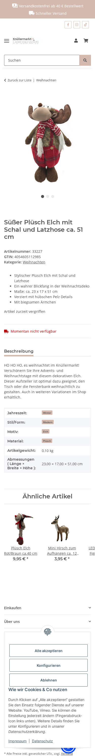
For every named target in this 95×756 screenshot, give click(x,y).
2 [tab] (47, 196)
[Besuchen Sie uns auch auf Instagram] (76, 24)
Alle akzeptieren (49, 651)
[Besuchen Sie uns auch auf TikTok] (85, 24)
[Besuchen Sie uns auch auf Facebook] (68, 24)
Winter (47, 413)
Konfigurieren (49, 665)
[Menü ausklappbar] (8, 40)
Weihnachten (34, 262)
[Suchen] (85, 60)
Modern (47, 422)
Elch (45, 431)
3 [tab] (52, 196)
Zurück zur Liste (19, 80)
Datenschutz (42, 741)
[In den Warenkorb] (8, 96)
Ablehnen (48, 680)
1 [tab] (42, 196)
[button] (76, 40)
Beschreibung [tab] (18, 351)
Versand (67, 753)
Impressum (17, 741)
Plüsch (47, 441)
